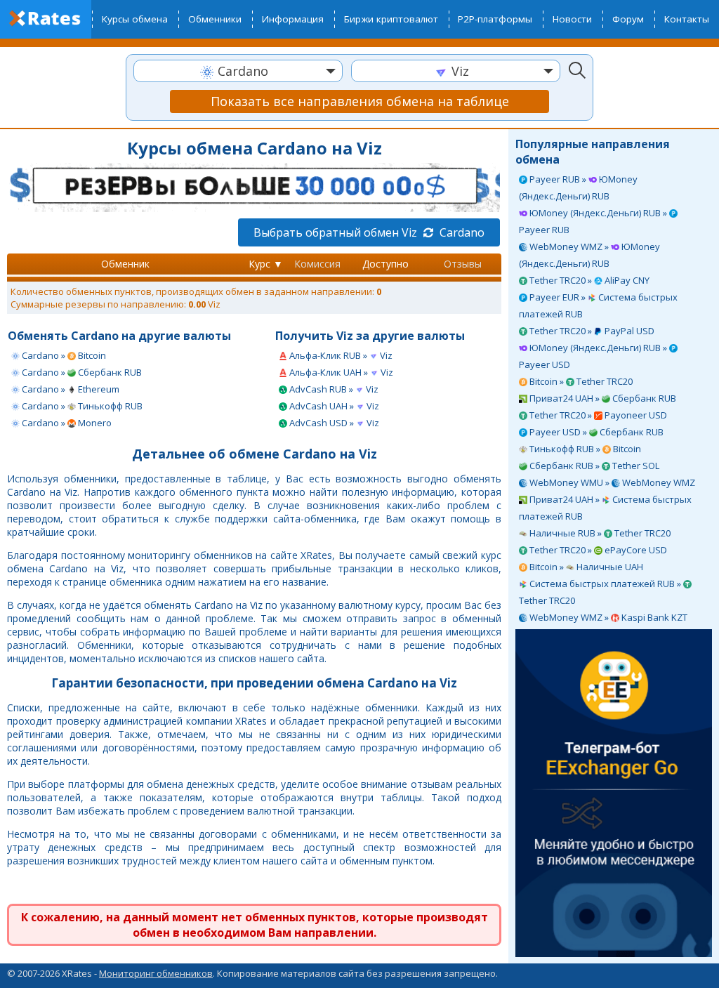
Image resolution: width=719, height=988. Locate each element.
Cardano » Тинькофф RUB (81, 406)
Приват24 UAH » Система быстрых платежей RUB (605, 507)
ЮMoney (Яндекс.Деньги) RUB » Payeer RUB (594, 221)
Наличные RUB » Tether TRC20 (599, 533)
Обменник (125, 263)
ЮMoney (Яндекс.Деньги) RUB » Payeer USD (594, 356)
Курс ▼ (266, 263)
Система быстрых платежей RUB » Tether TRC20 (601, 592)
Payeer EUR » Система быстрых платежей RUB (598, 305)
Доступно (385, 263)
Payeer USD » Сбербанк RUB (595, 432)
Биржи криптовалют (391, 19)
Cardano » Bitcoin (63, 355)
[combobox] (238, 71)
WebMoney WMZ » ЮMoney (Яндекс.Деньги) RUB (589, 255)
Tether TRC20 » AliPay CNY (588, 280)
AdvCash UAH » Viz (333, 406)
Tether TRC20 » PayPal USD (590, 330)
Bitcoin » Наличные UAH (585, 566)
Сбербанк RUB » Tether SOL (593, 465)
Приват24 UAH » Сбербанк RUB (601, 398)
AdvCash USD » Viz (333, 422)
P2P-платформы (495, 19)
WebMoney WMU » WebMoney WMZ (611, 482)
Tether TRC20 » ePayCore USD (597, 550)
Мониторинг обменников (156, 973)
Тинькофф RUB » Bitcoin (584, 448)
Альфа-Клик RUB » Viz (340, 355)
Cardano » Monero (66, 422)
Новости (572, 19)
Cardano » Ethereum (69, 389)
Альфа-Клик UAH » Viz (340, 372)
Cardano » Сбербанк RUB (81, 372)
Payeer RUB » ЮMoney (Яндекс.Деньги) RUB (578, 187)
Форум (628, 19)
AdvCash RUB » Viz (332, 389)
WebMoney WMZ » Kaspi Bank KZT (607, 617)
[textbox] (238, 71)
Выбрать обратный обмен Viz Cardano (368, 232)
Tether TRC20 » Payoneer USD (597, 415)
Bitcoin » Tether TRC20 (580, 381)
